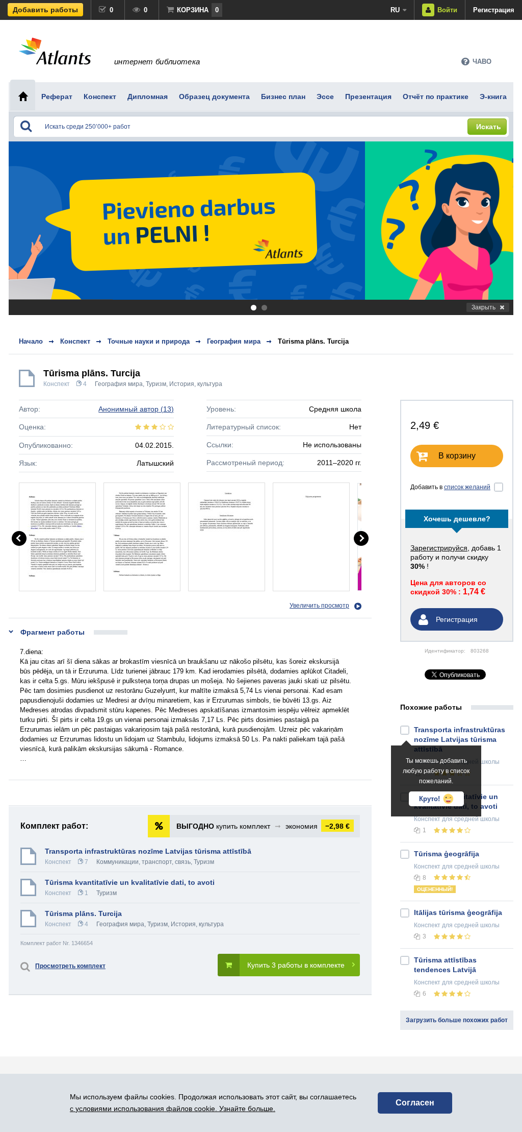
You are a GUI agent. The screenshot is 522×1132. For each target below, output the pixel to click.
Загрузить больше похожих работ (457, 1020)
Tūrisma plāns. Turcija (313, 341)
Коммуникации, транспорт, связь (143, 861)
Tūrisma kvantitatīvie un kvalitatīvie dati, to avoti (130, 882)
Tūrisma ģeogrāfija (446, 854)
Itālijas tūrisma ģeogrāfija (458, 912)
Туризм (156, 384)
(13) (136, 409)
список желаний (467, 487)
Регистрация (493, 10)
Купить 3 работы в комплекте (296, 965)
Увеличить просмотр (319, 605)
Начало (31, 341)
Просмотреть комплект (70, 966)
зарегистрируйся (438, 548)
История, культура (195, 384)
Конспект (56, 384)
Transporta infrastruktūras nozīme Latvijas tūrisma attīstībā (148, 851)
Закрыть (483, 307)
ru (395, 10)
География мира (119, 384)
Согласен (415, 1102)
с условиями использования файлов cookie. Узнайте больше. (172, 1108)
